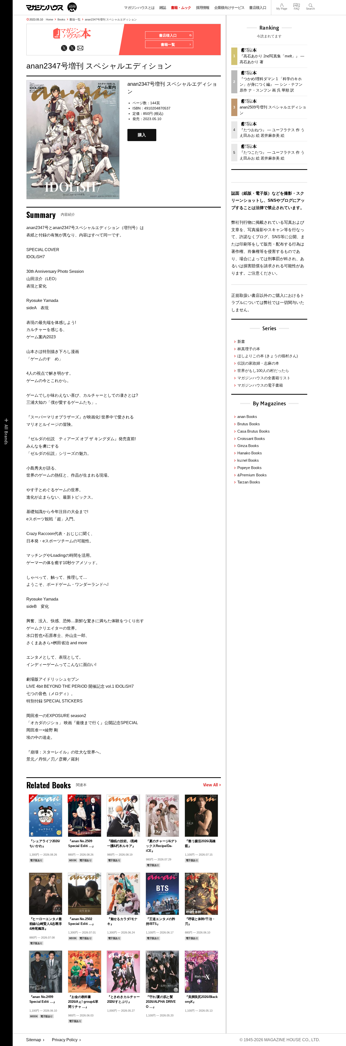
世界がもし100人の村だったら (263, 370)
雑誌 (162, 7)
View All (210, 785)
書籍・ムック (181, 7)
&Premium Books (252, 475)
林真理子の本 (248, 349)
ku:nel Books (248, 460)
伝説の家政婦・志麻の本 (258, 363)
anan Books (247, 416)
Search (310, 4)
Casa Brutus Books (253, 431)
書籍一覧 (75, 19)
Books (61, 19)
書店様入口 (257, 7)
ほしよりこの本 (267, 356)
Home (49, 19)
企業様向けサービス (229, 7)
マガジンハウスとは (139, 7)
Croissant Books (251, 438)
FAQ (296, 4)
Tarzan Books (248, 482)
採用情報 (202, 7)
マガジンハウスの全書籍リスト (264, 378)
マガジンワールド (51, 7)
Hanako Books (249, 453)
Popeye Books (249, 467)
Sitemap (33, 1040)
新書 (241, 341)
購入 (142, 135)
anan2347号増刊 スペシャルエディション (111, 19)
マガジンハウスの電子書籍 (260, 385)
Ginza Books (248, 445)
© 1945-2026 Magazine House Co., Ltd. (280, 1040)
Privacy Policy (65, 1040)
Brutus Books (248, 424)
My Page (282, 4)
